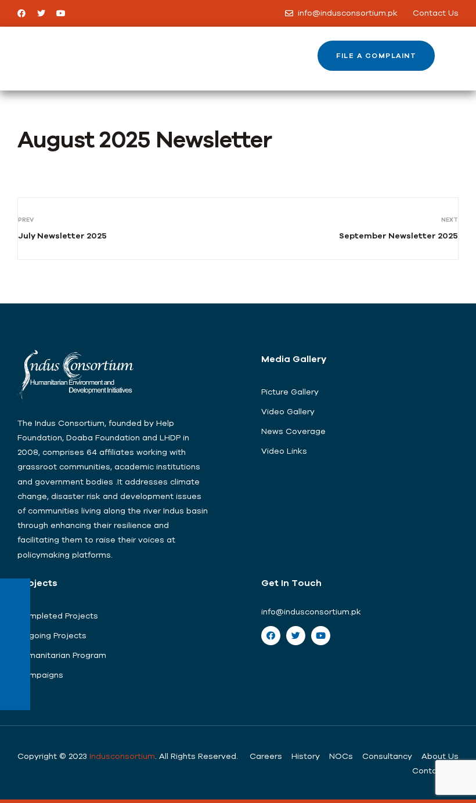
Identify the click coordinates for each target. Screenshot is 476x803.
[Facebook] (21, 13)
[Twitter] (41, 13)
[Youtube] (61, 13)
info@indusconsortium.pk (311, 611)
